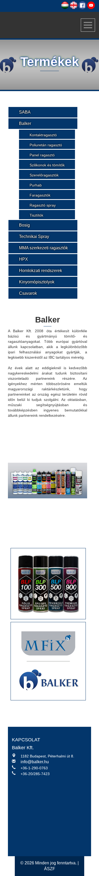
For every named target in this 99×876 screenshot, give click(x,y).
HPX (23, 259)
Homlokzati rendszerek (40, 270)
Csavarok (28, 293)
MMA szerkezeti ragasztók (43, 248)
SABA (25, 112)
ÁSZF (49, 868)
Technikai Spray (34, 236)
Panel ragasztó (42, 155)
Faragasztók (40, 195)
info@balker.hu (35, 762)
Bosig (24, 225)
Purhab (36, 185)
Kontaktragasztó (43, 135)
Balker (25, 123)
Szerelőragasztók (44, 175)
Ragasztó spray (43, 205)
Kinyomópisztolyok (36, 282)
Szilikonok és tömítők (47, 165)
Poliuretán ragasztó (46, 145)
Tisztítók (36, 215)
